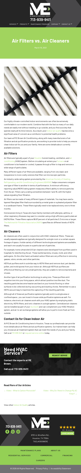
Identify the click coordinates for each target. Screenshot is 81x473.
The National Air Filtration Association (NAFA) (23, 222)
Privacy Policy (42, 468)
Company (54, 24)
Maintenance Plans (31, 450)
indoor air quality (54, 131)
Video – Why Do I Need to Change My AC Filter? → (60, 392)
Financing (68, 455)
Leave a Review (67, 433)
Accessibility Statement (61, 468)
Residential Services (19, 455)
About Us (55, 450)
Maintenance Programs (40, 24)
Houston (38, 158)
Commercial (47, 455)
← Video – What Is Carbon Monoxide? (20, 390)
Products (23, 24)
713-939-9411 (40, 19)
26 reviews (69, 430)
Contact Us (66, 24)
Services (12, 24)
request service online (34, 333)
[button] (17, 23)
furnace (60, 161)
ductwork (34, 306)
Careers (40, 460)
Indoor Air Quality (21, 405)
